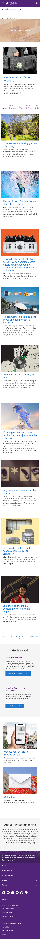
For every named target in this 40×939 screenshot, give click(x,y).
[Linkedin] (8, 893)
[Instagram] (21, 893)
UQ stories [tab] (21, 107)
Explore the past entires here (18, 701)
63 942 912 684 (9, 909)
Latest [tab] (4, 108)
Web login (5, 899)
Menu (3, 3)
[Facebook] (3, 893)
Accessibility (5, 927)
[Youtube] (17, 893)
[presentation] (3, 107)
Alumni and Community (11, 9)
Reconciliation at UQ (9, 860)
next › (32, 636)
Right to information (8, 930)
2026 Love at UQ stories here (17, 668)
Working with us (7, 870)
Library (4, 880)
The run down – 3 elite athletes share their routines (19, 202)
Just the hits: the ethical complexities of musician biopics (16, 608)
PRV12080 (10, 916)
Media (4, 866)
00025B (9, 912)
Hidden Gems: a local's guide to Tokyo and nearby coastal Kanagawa (19, 319)
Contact (4, 885)
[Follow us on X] (12, 893)
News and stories (11, 18)
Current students (7, 875)
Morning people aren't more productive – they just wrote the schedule (20, 435)
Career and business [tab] (29, 107)
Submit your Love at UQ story (18, 673)
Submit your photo (14, 706)
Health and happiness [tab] (12, 107)
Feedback (5, 934)
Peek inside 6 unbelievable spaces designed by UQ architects (17, 551)
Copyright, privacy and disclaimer (11, 923)
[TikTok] (26, 893)
